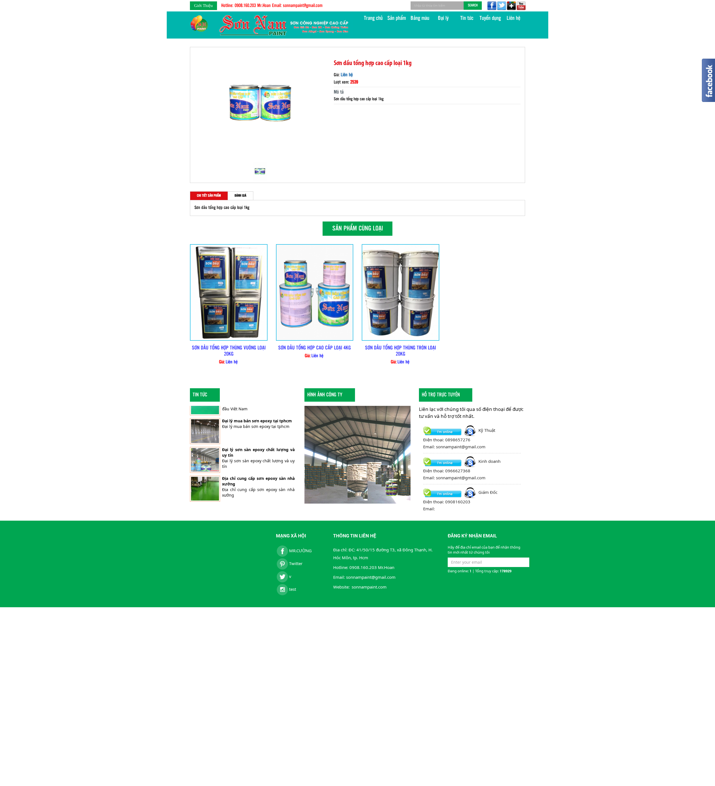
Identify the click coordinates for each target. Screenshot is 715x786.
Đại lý (443, 18)
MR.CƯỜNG (300, 550)
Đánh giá (240, 195)
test (292, 589)
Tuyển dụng (490, 18)
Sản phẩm (396, 18)
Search (473, 5)
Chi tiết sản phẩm (209, 195)
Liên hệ (513, 18)
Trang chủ (373, 18)
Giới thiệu (203, 5)
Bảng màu (420, 18)
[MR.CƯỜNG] (491, 6)
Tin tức (466, 18)
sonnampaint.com (369, 587)
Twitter (295, 563)
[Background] (501, 6)
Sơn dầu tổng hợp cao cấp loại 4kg (314, 348)
